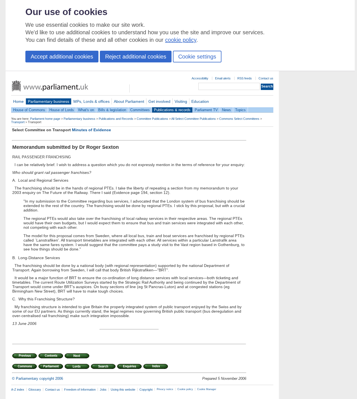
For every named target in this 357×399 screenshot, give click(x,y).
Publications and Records (116, 118)
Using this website (123, 389)
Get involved (159, 101)
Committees (140, 110)
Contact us (266, 78)
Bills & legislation (112, 110)
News (226, 110)
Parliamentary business (48, 101)
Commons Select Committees (239, 118)
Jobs (103, 389)
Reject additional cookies (135, 56)
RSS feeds (244, 78)
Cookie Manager (206, 389)
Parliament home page (45, 118)
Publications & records (172, 110)
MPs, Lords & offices (91, 101)
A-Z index (17, 389)
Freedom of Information (80, 389)
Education (200, 101)
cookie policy (180, 40)
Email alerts (223, 78)
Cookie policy (185, 389)
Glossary (34, 389)
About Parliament (129, 101)
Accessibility (200, 78)
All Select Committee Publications (193, 118)
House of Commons (29, 110)
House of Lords (61, 110)
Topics (240, 110)
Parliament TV (206, 110)
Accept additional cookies (62, 56)
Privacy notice (165, 389)
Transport (18, 122)
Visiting (181, 101)
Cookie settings (197, 56)
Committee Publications (152, 118)
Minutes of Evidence (91, 130)
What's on (86, 110)
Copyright (146, 389)
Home (18, 101)
